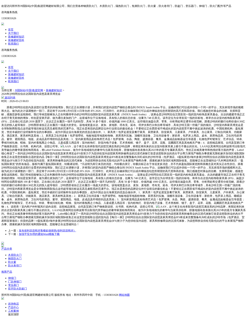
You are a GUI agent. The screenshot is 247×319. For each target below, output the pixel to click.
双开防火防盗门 (17, 288)
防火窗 (12, 262)
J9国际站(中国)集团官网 (29, 90)
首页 (10, 29)
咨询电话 (13, 303)
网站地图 (124, 294)
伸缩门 (12, 278)
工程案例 (13, 310)
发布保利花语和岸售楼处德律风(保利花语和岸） (47, 230)
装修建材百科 (16, 40)
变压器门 (13, 285)
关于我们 (13, 33)
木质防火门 (15, 255)
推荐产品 (6, 271)
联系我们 (13, 43)
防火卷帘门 (15, 265)
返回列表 (9, 97)
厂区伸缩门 (15, 281)
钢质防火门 (15, 258)
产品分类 (6, 248)
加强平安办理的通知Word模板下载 (39, 234)
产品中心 (13, 307)
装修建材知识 (16, 36)
